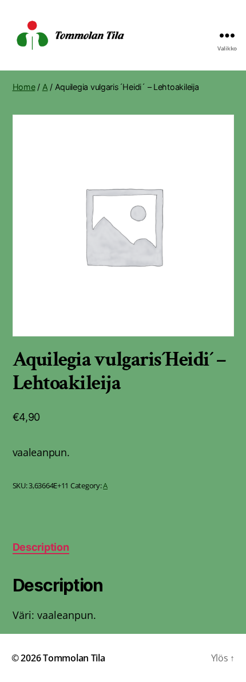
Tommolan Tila (74, 658)
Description (41, 547)
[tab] (41, 547)
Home (24, 87)
